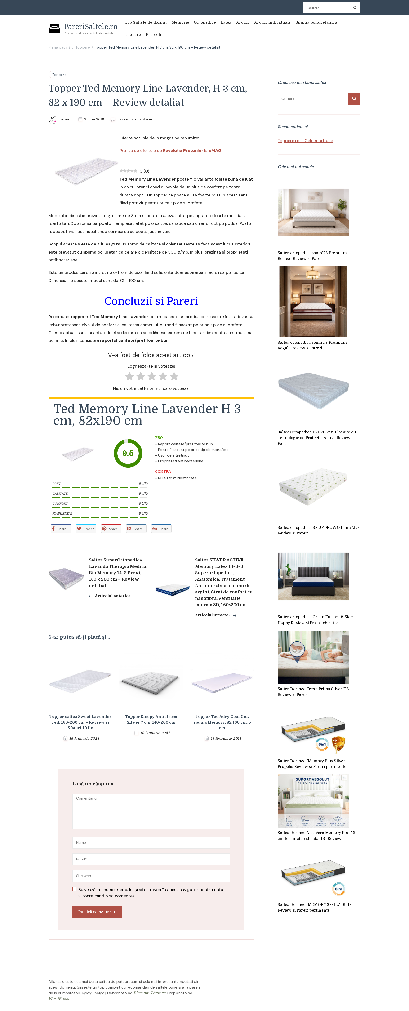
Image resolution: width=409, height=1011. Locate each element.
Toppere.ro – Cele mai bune (305, 140)
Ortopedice (205, 22)
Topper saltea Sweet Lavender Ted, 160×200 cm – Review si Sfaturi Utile (80, 722)
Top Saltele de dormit (146, 22)
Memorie (180, 22)
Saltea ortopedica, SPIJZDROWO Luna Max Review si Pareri (319, 530)
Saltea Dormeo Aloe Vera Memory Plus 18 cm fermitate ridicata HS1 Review (317, 836)
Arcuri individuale (272, 22)
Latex (226, 22)
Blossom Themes (149, 993)
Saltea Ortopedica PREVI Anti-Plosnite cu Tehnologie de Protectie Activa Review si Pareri (317, 438)
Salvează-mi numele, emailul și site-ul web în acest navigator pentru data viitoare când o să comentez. (150, 893)
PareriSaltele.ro (91, 26)
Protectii (154, 34)
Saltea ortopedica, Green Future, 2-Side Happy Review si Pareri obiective (315, 620)
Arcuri (242, 22)
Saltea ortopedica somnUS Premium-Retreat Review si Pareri (313, 256)
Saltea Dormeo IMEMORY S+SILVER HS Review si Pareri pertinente (315, 908)
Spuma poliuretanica (316, 22)
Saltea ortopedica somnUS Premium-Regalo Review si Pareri (313, 345)
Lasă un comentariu (134, 119)
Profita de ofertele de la (171, 150)
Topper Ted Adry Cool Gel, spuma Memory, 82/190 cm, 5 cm (222, 722)
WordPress (59, 999)
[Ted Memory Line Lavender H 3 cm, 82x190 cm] (76, 453)
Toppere (133, 34)
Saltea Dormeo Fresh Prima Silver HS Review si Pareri (313, 692)
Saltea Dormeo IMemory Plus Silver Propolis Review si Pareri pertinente (312, 764)
